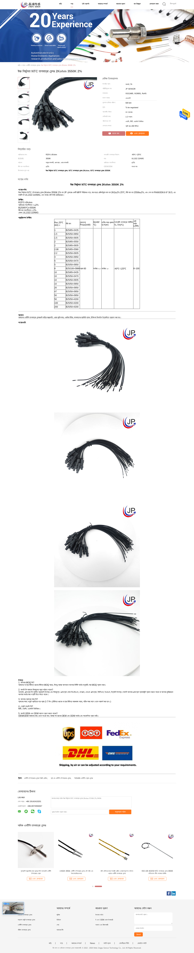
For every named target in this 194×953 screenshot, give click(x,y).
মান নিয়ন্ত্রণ (137, 4)
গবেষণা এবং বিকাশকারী (101, 925)
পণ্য (72, 4)
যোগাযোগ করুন (154, 4)
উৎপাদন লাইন (99, 915)
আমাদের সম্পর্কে (102, 4)
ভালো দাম (115, 133)
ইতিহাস (59, 920)
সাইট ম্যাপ (107, 943)
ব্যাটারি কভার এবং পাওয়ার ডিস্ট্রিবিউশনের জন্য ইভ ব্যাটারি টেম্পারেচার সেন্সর (76, 872)
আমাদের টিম (60, 930)
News (92, 943)
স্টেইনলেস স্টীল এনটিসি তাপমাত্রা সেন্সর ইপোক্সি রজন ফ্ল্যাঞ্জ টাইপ (157, 872)
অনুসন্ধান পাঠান (120, 812)
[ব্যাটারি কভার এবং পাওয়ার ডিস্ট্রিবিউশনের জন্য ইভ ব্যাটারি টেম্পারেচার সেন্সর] (76, 850)
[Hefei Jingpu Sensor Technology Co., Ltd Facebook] (169, 893)
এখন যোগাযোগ (139, 133)
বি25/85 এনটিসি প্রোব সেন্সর (83, 778)
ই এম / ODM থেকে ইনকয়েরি (104, 920)
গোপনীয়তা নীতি (124, 943)
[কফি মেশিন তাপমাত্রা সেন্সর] (36, 850)
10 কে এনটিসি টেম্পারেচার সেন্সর (61, 778)
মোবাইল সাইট (142, 943)
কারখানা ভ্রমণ (120, 4)
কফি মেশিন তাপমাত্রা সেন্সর (36, 871)
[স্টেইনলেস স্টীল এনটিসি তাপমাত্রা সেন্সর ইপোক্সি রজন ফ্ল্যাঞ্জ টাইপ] (157, 850)
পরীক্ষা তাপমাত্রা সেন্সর (24, 930)
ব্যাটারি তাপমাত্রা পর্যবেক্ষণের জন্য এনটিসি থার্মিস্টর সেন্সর (117, 871)
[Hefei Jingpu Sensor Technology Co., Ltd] (31, 4)
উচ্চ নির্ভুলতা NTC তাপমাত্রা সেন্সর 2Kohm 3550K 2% (58, 65)
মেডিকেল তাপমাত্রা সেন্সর (25, 915)
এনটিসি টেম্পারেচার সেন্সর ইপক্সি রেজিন (35, 778)
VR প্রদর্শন (85, 4)
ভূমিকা (58, 915)
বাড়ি (60, 4)
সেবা (58, 925)
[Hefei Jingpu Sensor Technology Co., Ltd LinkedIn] (173, 893)
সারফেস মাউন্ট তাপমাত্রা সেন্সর (26, 920)
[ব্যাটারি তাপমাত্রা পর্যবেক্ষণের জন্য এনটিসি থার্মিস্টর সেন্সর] (117, 850)
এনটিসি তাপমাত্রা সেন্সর (24, 925)
